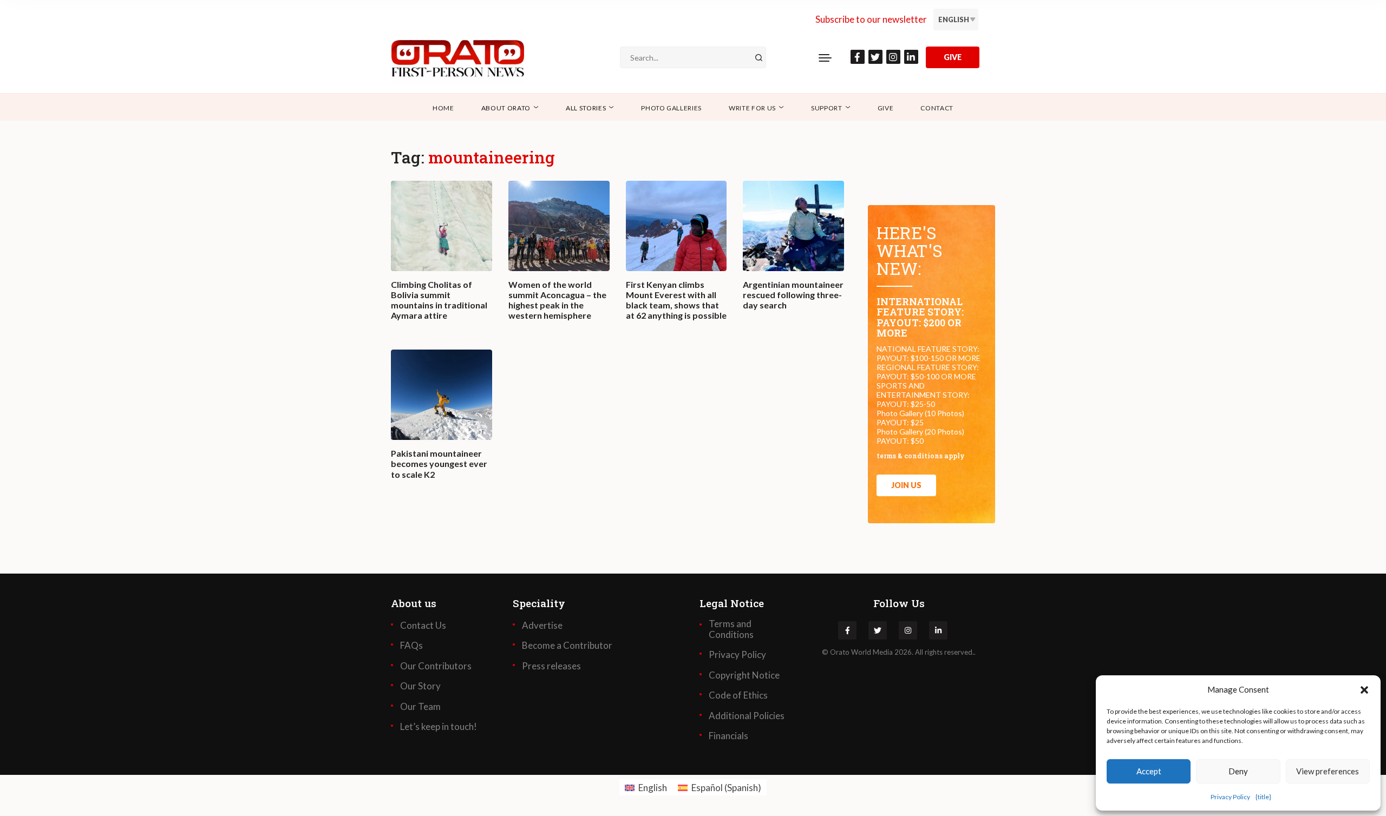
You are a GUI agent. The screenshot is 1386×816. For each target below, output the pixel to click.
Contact (936, 108)
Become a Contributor (567, 645)
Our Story (420, 686)
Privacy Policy (1230, 797)
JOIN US (906, 485)
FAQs (411, 645)
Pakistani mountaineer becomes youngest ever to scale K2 (439, 463)
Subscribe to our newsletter (871, 19)
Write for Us (752, 108)
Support (826, 108)
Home (443, 108)
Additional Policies (746, 715)
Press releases (551, 666)
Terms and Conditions (731, 629)
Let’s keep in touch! (438, 726)
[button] (1364, 689)
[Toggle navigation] (825, 57)
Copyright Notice (744, 675)
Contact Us (423, 625)
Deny (1238, 771)
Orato (839, 652)
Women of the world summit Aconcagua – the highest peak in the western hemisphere (557, 300)
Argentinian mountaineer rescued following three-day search (793, 294)
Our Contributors (436, 666)
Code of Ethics (738, 695)
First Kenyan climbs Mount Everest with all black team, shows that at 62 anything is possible (676, 300)
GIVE (953, 57)
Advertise (542, 625)
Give (886, 108)
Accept (1148, 771)
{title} (1263, 797)
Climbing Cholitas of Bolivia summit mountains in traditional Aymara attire (439, 300)
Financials (728, 736)
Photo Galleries (671, 108)
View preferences (1327, 771)
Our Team (420, 706)
